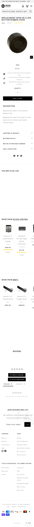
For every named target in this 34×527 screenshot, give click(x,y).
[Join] (27, 424)
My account (20, 490)
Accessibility (22, 506)
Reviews (4, 441)
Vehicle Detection (22, 441)
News (3, 448)
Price (17, 65)
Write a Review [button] (18, 375)
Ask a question (9, 149)
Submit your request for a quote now (16, 1)
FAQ (18, 471)
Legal (8, 506)
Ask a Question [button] (18, 379)
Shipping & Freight (11, 133)
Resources (5, 471)
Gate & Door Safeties (23, 448)
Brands (19, 438)
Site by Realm (17, 523)
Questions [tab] (19, 384)
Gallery (4, 474)
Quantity (17, 88)
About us (4, 438)
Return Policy (9, 138)
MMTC (3, 23)
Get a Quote (20, 474)
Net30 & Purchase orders (14, 144)
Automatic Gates (22, 445)
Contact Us (20, 467)
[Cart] (27, 6)
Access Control (20, 219)
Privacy (14, 506)
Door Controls (21, 451)
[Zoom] (31, 57)
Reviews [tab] (7, 384)
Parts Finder (5, 467)
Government (5, 445)
